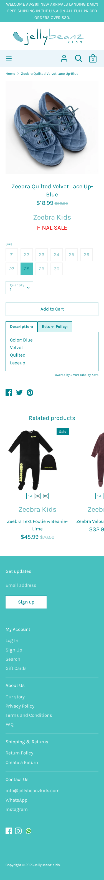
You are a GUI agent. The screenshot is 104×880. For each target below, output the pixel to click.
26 (86, 254)
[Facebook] (9, 831)
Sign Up (14, 650)
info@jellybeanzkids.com (33, 790)
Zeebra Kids (52, 217)
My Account (18, 629)
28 (26, 268)
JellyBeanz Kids (47, 865)
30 (56, 268)
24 (56, 254)
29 (41, 268)
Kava (95, 375)
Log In (12, 640)
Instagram (17, 809)
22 (26, 254)
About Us (15, 685)
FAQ (10, 724)
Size (9, 244)
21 (11, 254)
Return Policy (19, 753)
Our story (15, 696)
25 (71, 254)
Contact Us (17, 779)
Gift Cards (16, 668)
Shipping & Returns (27, 741)
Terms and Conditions (29, 715)
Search (13, 659)
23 (41, 254)
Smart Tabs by (81, 375)
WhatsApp (16, 800)
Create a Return (22, 762)
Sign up (26, 602)
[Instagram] (19, 831)
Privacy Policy (20, 706)
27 (11, 268)
